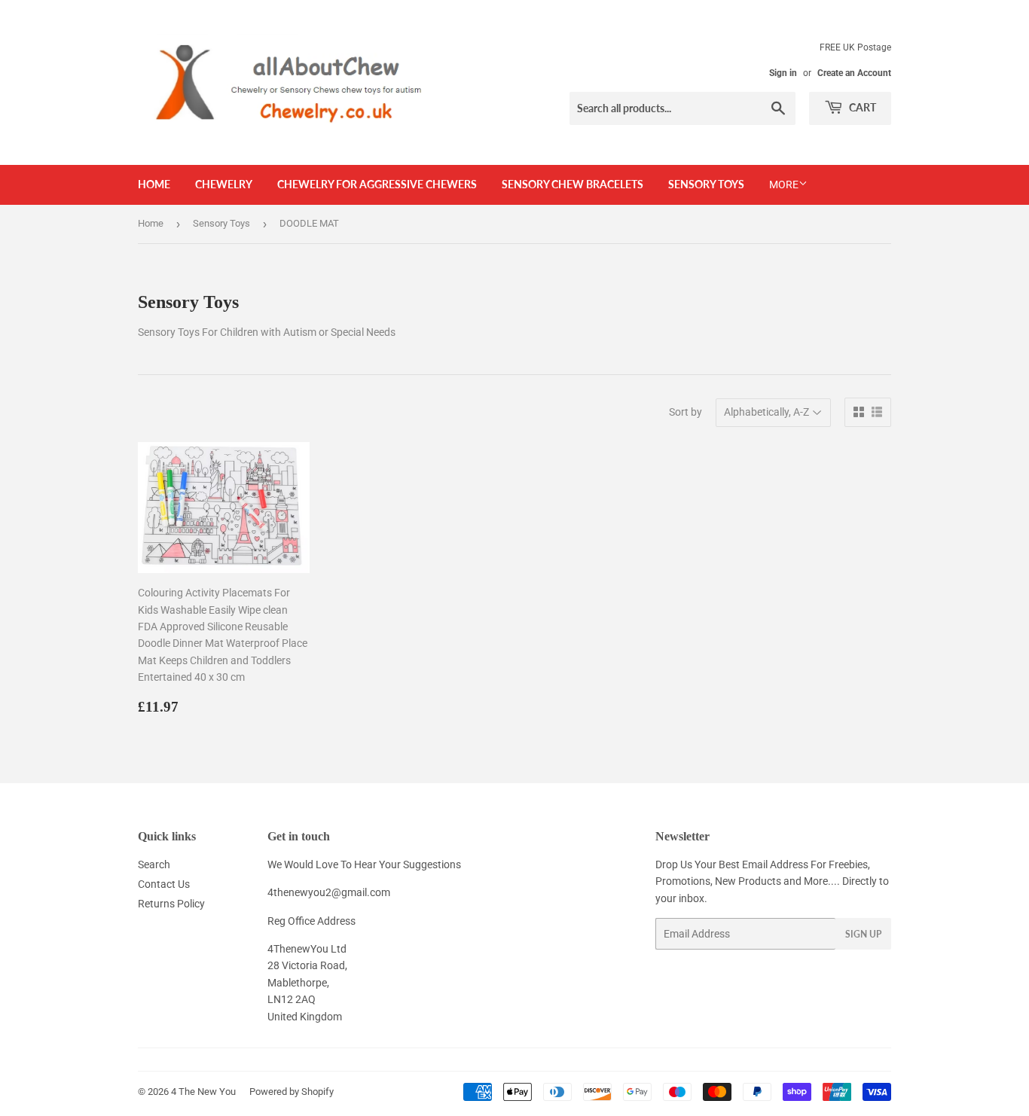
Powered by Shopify (291, 1091)
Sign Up (863, 934)
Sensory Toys (706, 184)
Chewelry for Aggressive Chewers (377, 184)
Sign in (783, 73)
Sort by (685, 412)
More (783, 184)
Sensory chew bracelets (572, 184)
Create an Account (854, 73)
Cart (861, 107)
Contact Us (164, 884)
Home (154, 184)
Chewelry (223, 184)
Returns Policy (171, 904)
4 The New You (203, 1091)
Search (154, 864)
